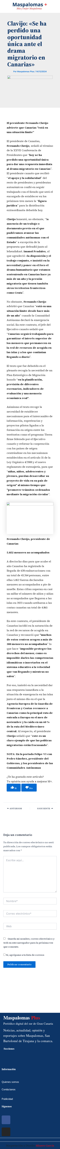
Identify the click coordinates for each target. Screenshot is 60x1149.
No (31, 788)
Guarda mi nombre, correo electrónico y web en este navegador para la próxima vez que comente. (28, 942)
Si (15, 788)
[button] (2, 6)
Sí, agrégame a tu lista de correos (25, 955)
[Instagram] (6, 1131)
